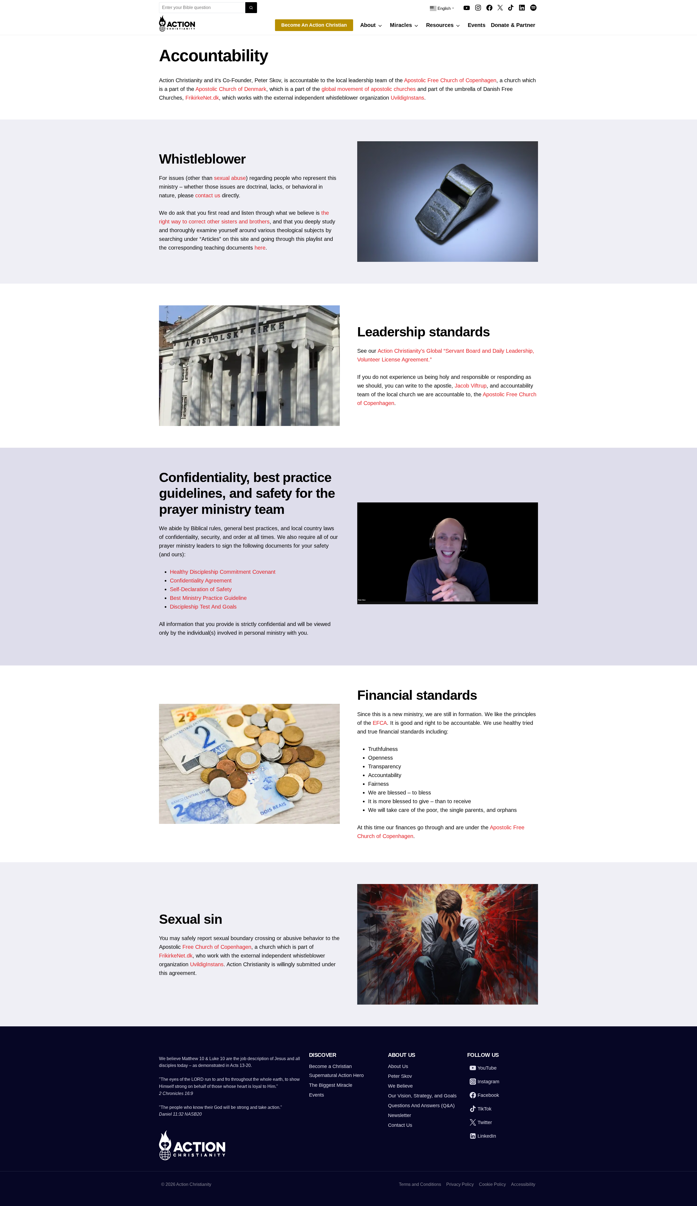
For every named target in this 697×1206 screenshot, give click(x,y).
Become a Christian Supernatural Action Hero (336, 1071)
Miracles (401, 25)
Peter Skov (400, 1076)
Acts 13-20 (240, 1065)
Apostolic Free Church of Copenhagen (450, 80)
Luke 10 (217, 1058)
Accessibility (523, 1184)
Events (476, 25)
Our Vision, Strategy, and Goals (422, 1095)
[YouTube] (466, 8)
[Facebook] (489, 7)
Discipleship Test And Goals (203, 607)
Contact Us (400, 1125)
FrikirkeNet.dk (202, 98)
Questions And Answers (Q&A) (421, 1105)
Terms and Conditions (420, 1184)
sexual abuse (230, 178)
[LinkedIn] (522, 7)
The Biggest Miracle (330, 1085)
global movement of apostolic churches (369, 89)
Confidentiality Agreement (201, 581)
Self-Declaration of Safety (201, 589)
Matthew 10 (193, 1058)
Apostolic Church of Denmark (230, 89)
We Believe (400, 1086)
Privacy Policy (460, 1184)
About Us (398, 1066)
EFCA (380, 723)
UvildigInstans (407, 98)
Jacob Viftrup (471, 386)
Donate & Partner (513, 25)
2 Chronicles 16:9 (176, 1093)
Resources (440, 25)
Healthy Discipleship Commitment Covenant (223, 572)
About (368, 25)
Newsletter (399, 1115)
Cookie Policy (492, 1184)
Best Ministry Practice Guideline (208, 598)
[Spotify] (533, 7)
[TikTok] (510, 7)
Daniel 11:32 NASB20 (180, 1114)
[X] (500, 8)
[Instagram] (478, 7)
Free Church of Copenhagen (216, 947)
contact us (207, 195)
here (260, 248)
